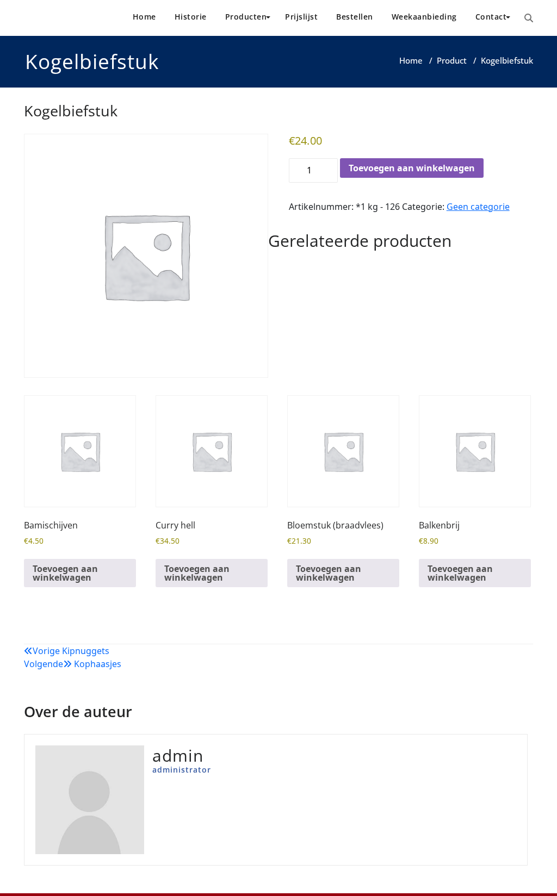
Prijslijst (301, 16)
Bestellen (354, 16)
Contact (491, 16)
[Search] (528, 18)
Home (144, 16)
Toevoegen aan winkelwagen (412, 168)
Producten (246, 16)
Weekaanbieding (424, 16)
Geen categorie (478, 207)
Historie (191, 16)
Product (452, 60)
